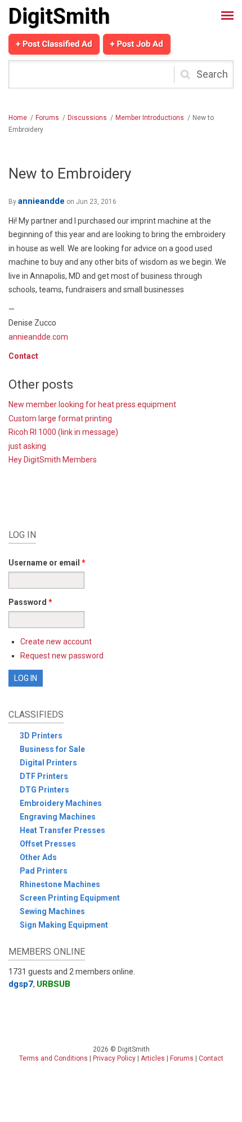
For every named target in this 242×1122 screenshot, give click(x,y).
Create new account (56, 641)
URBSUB (53, 984)
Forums (47, 118)
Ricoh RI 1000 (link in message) (63, 432)
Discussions (87, 118)
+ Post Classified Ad (54, 44)
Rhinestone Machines (60, 884)
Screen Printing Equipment (70, 897)
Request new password (62, 655)
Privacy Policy (114, 1058)
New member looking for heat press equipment (92, 404)
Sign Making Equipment (64, 924)
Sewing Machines (52, 911)
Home (17, 118)
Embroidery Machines (61, 803)
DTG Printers (44, 789)
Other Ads (38, 857)
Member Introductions (149, 118)
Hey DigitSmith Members (52, 459)
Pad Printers (44, 870)
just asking (27, 446)
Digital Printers (48, 762)
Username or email (47, 562)
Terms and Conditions (53, 1058)
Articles (153, 1058)
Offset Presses (48, 843)
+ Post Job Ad (136, 44)
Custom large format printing (60, 418)
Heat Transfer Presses (62, 830)
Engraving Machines (58, 816)
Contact (23, 355)
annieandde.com (38, 336)
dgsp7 (20, 984)
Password (30, 602)
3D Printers (41, 735)
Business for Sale (52, 749)
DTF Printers (44, 776)
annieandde (41, 201)
